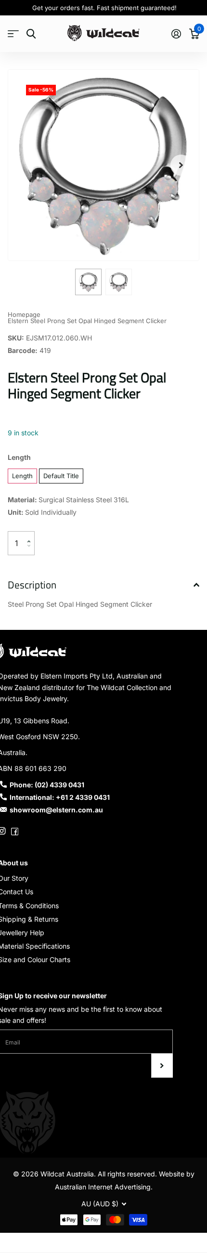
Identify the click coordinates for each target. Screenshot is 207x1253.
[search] (31, 34)
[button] (181, 165)
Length (19, 457)
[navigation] (88, 282)
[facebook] (14, 830)
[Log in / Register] (176, 33)
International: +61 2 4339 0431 (60, 797)
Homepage (24, 314)
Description (32, 584)
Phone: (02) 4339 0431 (47, 785)
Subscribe (162, 1066)
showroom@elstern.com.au (56, 810)
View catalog (13, 34)
